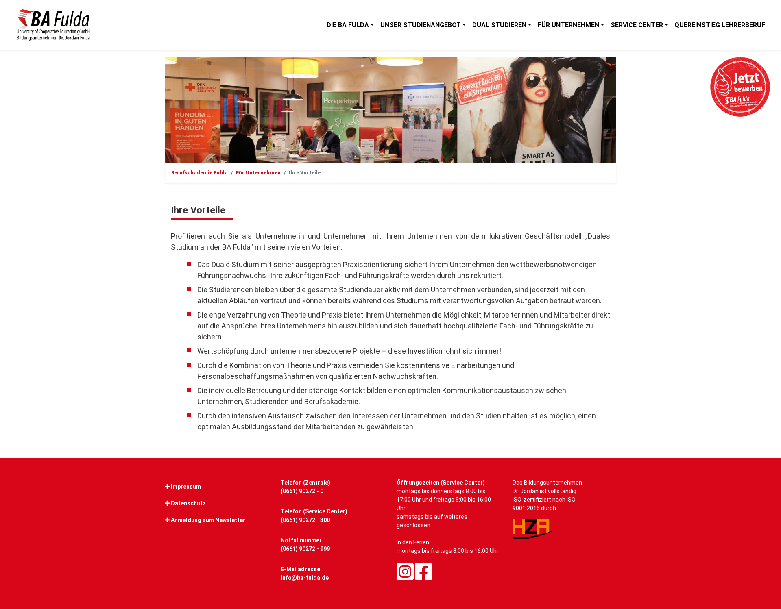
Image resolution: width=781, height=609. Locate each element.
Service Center (637, 25)
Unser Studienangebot (420, 25)
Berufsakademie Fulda (199, 173)
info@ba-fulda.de (305, 577)
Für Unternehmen (568, 25)
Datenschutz (188, 503)
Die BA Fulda (348, 25)
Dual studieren (499, 25)
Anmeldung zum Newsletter (208, 520)
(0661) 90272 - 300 (305, 520)
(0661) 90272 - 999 (305, 549)
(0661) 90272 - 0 (302, 491)
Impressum (186, 486)
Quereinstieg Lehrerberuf (719, 25)
